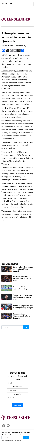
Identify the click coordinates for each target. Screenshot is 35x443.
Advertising (28, 434)
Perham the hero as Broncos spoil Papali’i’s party (22, 278)
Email (17, 379)
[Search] (26, 327)
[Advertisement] (17, 242)
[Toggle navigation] (31, 4)
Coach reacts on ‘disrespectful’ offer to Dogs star (21, 316)
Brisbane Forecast (13, 10)
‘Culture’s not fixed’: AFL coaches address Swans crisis (22, 297)
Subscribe (17, 405)
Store (21, 434)
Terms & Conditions (17, 432)
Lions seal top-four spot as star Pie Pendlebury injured (23, 269)
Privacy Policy (5, 432)
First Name (17, 387)
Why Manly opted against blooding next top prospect (23, 307)
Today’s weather (13, 434)
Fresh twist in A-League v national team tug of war (22, 288)
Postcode (17, 394)
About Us (4, 434)
